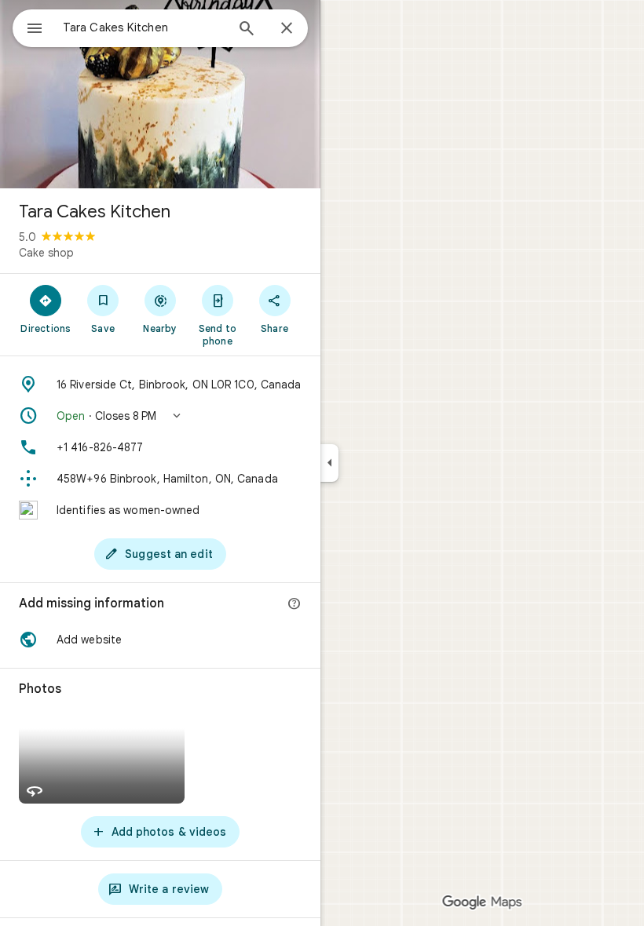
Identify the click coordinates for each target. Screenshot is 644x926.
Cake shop (46, 253)
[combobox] (144, 27)
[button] (160, 416)
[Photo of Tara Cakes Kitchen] (160, 94)
